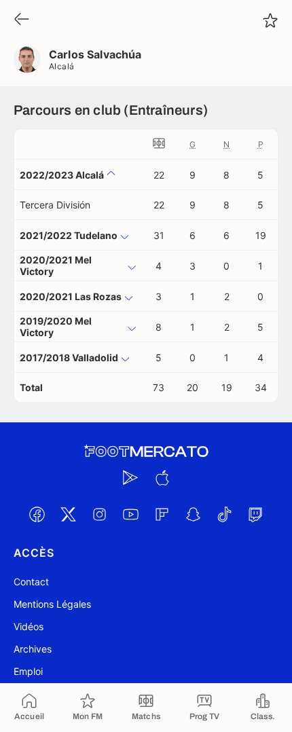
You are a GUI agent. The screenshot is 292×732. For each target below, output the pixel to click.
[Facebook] (36, 514)
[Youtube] (130, 514)
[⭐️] (270, 20)
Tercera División (55, 205)
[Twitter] (68, 514)
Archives (33, 649)
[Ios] (161, 477)
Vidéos (28, 626)
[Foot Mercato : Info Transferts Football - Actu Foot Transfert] (146, 451)
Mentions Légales (52, 604)
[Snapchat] (193, 514)
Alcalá (62, 66)
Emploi (28, 671)
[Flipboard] (161, 514)
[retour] (22, 20)
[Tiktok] (224, 514)
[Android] (130, 477)
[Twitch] (255, 514)
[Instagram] (99, 514)
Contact (31, 581)
